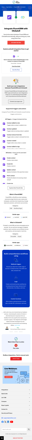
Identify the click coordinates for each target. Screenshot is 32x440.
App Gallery (9, 7)
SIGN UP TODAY (16, 358)
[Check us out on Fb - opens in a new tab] (2, 422)
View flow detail (16, 66)
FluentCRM (16, 7)
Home (3, 7)
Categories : (16, 205)
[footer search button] (29, 429)
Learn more (17, 325)
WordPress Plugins (18, 208)
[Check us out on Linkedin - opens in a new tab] (8, 422)
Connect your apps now (16, 101)
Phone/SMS (13, 236)
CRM (11, 208)
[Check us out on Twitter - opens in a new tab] (5, 422)
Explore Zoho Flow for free (16, 188)
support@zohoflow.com (10, 418)
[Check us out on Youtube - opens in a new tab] (11, 422)
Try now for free (16, 42)
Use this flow (16, 70)
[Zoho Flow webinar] (16, 375)
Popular (19, 236)
